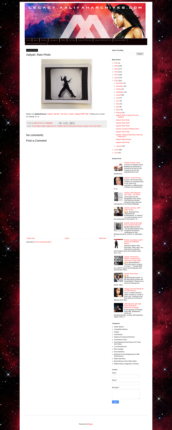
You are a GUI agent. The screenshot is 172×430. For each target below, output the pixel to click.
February (119, 113)
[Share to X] (68, 123)
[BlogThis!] (66, 123)
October (119, 89)
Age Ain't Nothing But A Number (72, 126)
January (119, 146)
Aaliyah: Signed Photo (123, 139)
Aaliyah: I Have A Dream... (133, 178)
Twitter (63, 40)
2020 (116, 66)
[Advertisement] (66, 216)
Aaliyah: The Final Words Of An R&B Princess (133, 289)
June (118, 101)
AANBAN (60, 126)
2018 (116, 72)
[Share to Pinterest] (73, 123)
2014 (116, 150)
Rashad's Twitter (120, 40)
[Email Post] (59, 123)
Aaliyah (43, 126)
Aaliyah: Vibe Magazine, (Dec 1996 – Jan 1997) (132, 193)
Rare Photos (97, 126)
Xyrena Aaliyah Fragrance (36, 43)
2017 (116, 75)
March (118, 110)
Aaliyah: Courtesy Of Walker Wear (127, 129)
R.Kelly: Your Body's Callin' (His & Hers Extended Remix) (133, 242)
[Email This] (64, 123)
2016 (116, 78)
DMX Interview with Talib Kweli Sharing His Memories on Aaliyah (132, 305)
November (120, 86)
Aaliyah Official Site (84, 40)
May (117, 104)
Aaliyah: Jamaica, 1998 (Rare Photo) (132, 209)
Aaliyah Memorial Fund (103, 40)
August (118, 95)
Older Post (102, 238)
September (120, 92)
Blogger (90, 424)
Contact (44, 40)
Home (28, 40)
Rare (91, 126)
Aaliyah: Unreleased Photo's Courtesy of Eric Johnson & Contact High (132, 258)
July (117, 98)
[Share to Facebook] (71, 123)
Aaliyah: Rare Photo (123, 120)
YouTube (72, 40)
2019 (116, 69)
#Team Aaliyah (36, 126)
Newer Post (31, 238)
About (36, 40)
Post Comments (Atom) (43, 242)
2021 (116, 63)
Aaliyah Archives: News (132, 163)
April (118, 107)
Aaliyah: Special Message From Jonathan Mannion (133, 224)
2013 (116, 153)
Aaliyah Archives (51, 126)
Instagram (54, 40)
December (120, 83)
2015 (116, 81)
